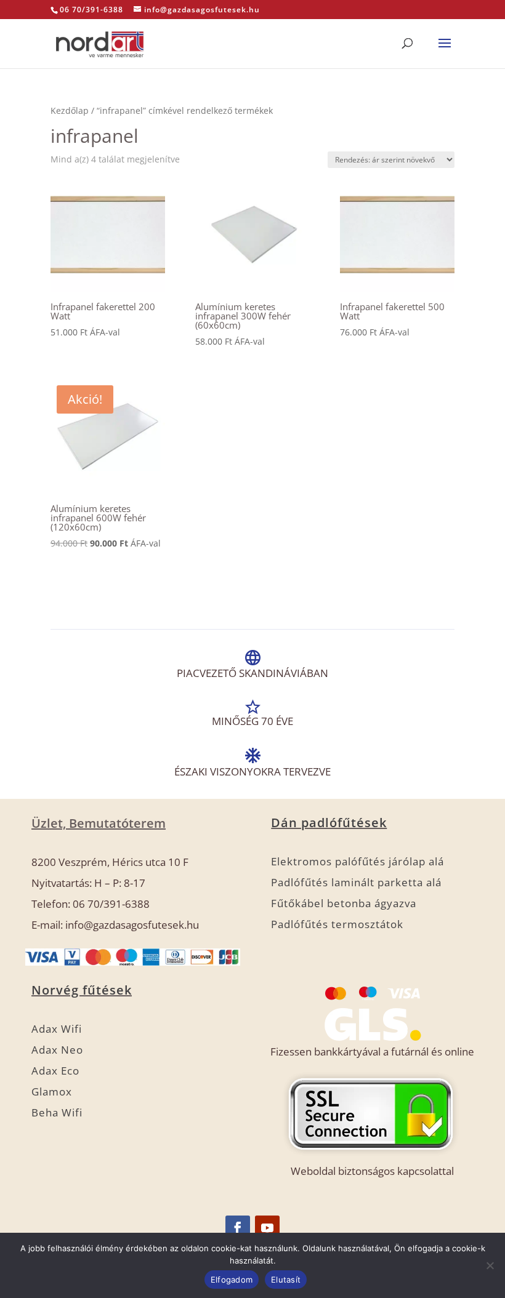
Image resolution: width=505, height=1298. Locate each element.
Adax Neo (57, 1050)
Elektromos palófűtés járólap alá (357, 861)
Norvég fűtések (81, 990)
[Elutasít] (489, 1265)
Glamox (51, 1091)
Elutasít (286, 1279)
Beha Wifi (57, 1112)
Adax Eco (55, 1071)
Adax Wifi (56, 1029)
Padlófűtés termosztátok (337, 924)
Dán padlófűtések (329, 822)
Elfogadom (231, 1279)
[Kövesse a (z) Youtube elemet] (267, 1228)
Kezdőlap (69, 110)
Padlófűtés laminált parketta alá (356, 882)
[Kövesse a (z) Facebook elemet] (237, 1228)
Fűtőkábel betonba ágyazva (343, 903)
